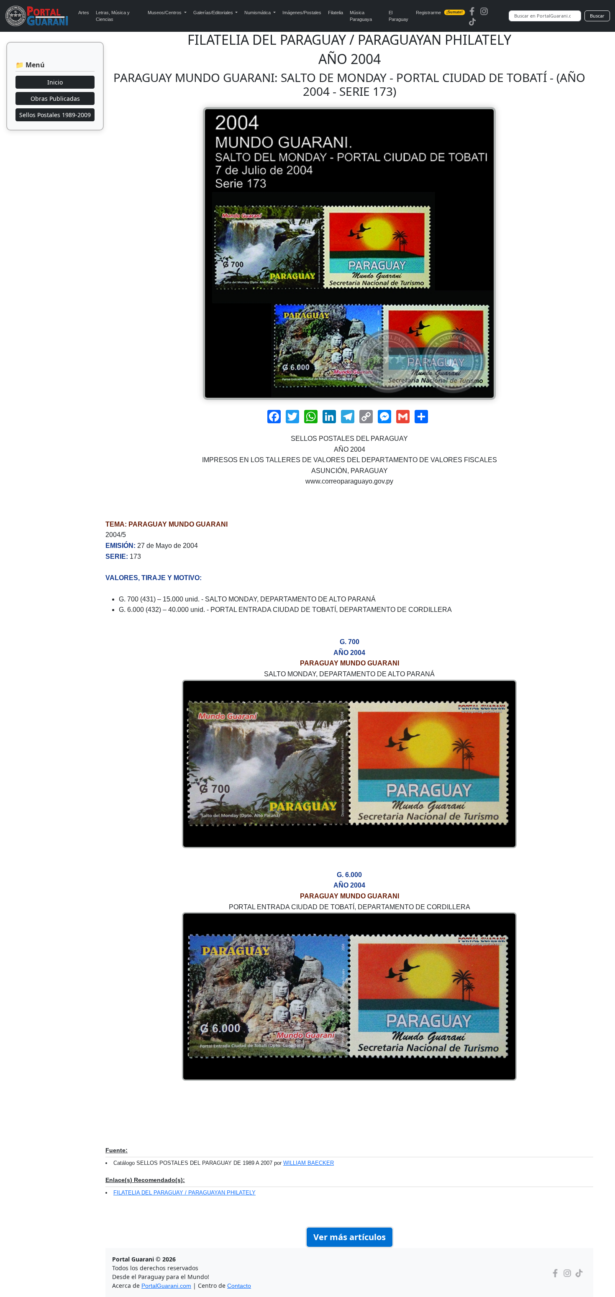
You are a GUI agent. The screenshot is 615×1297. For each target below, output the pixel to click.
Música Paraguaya (361, 16)
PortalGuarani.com (166, 1285)
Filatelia (335, 12)
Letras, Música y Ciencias (113, 16)
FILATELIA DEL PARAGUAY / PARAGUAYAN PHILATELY (184, 1193)
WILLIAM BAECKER (308, 1163)
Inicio (55, 82)
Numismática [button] (258, 12)
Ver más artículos (349, 1237)
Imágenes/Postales (301, 12)
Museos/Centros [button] (165, 12)
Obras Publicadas (55, 98)
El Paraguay (398, 16)
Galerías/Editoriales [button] (213, 12)
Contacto (239, 1285)
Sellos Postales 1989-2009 (55, 115)
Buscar (597, 16)
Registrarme (439, 12)
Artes (83, 12)
